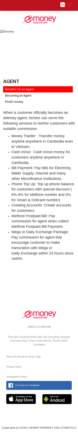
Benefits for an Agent (19, 89)
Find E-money (14, 101)
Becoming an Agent (18, 95)
